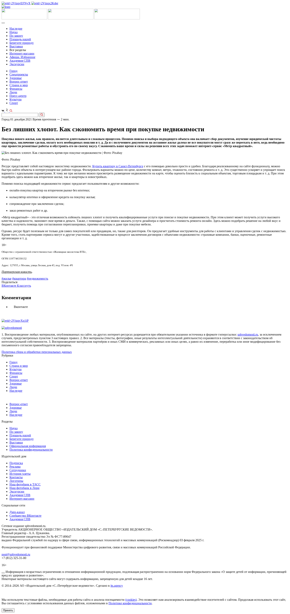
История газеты (20, 473)
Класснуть (24, 285)
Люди (13, 92)
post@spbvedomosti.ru (16, 554)
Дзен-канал (17, 512)
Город (13, 71)
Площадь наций (20, 39)
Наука (13, 32)
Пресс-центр (17, 95)
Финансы (15, 88)
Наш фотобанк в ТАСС (25, 484)
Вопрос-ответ (18, 81)
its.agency (116, 585)
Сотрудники (17, 470)
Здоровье (15, 78)
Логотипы (16, 480)
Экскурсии (16, 64)
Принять (8, 610)
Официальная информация (27, 446)
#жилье (6, 278)
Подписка (16, 463)
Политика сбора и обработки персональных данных (37, 352)
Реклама (15, 466)
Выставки (16, 46)
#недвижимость (37, 278)
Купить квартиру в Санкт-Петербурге (117, 166)
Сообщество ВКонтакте (25, 515)
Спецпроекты (18, 74)
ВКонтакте (9, 285)
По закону (16, 35)
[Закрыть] (3, 572)
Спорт (13, 103)
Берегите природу (21, 42)
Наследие (15, 28)
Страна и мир (18, 85)
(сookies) (131, 599)
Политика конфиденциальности (31, 449)
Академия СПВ (19, 60)
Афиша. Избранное (22, 57)
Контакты (16, 477)
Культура (15, 99)
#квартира (19, 278)
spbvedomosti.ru (248, 334)
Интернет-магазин (21, 53)
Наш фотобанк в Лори (24, 488)
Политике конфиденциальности (130, 603)
